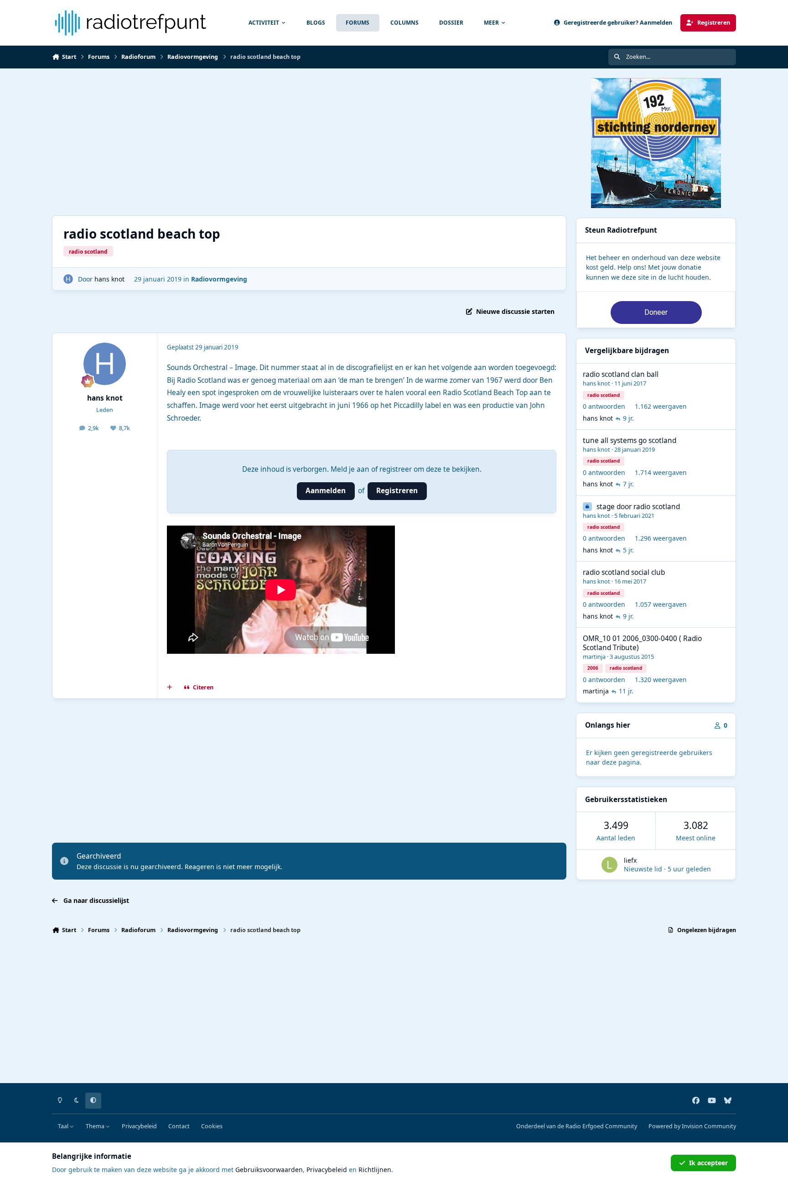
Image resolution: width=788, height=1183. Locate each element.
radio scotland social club (624, 572)
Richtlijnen (374, 1169)
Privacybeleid (139, 1126)
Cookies (212, 1126)
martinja (594, 656)
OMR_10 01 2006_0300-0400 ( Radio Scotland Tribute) (642, 643)
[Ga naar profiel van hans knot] (68, 279)
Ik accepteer (708, 1162)
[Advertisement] (309, 142)
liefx (630, 860)
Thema (96, 1126)
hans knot (109, 279)
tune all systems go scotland (629, 440)
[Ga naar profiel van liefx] (609, 865)
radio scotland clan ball (620, 374)
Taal (64, 1126)
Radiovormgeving (219, 279)
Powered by (692, 1126)
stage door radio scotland (638, 506)
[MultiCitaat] (169, 687)
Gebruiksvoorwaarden (269, 1169)
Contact (179, 1126)
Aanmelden (326, 490)
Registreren (397, 490)
